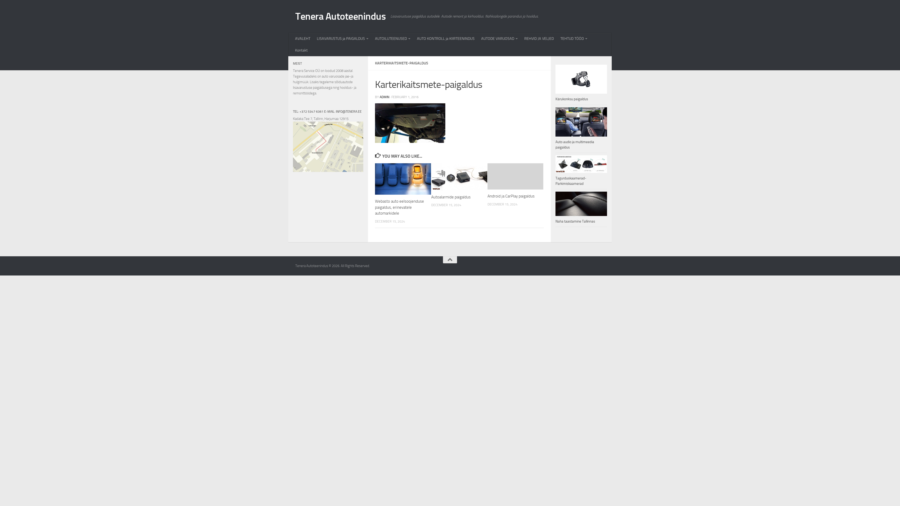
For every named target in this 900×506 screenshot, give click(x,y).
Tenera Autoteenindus (340, 16)
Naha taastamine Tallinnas (575, 221)
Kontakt (301, 50)
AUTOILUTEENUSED (391, 38)
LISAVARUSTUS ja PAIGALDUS (341, 38)
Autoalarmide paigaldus (451, 197)
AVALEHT (302, 38)
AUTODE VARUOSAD (497, 38)
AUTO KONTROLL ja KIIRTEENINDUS (446, 38)
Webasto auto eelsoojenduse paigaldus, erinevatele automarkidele (399, 207)
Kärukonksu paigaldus (571, 99)
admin (384, 97)
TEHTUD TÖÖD (572, 38)
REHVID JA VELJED (539, 38)
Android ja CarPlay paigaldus (511, 196)
